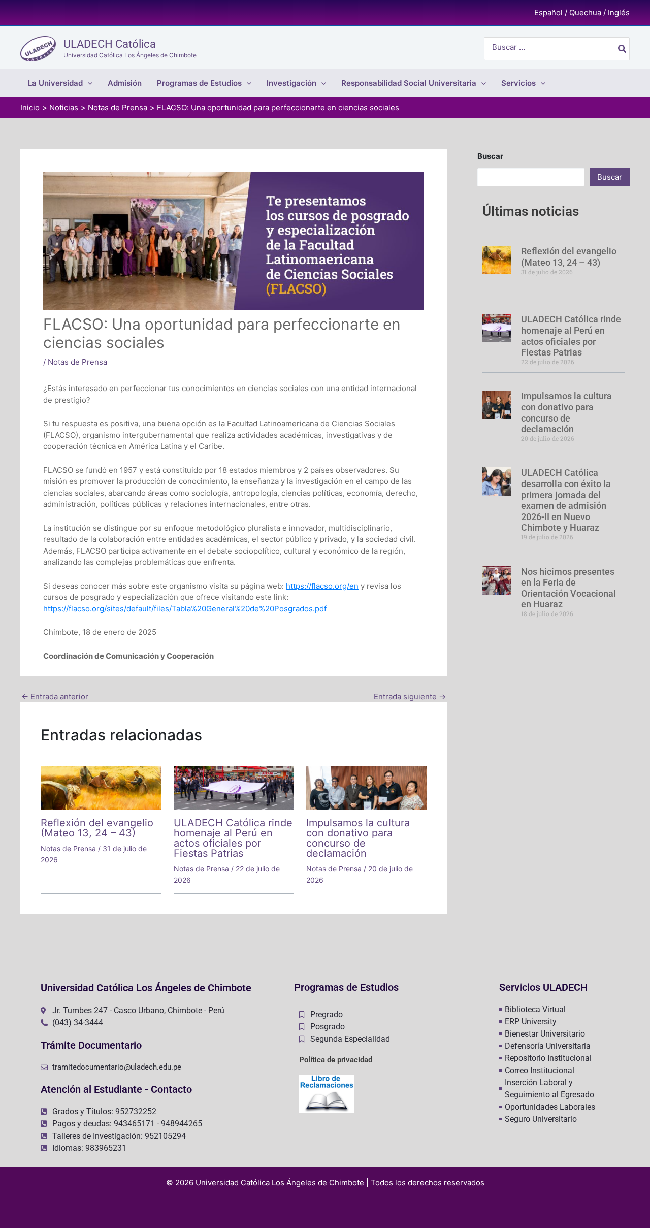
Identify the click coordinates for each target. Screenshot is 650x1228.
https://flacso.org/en (322, 586)
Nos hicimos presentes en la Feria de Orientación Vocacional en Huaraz (568, 588)
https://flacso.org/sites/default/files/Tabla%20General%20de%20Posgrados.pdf (185, 608)
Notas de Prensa (77, 362)
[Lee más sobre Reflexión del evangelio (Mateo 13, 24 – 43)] (101, 787)
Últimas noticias (530, 211)
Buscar (490, 156)
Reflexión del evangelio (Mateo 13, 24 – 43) (97, 828)
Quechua (585, 12)
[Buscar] (622, 49)
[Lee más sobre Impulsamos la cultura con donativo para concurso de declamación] (366, 787)
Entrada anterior (54, 696)
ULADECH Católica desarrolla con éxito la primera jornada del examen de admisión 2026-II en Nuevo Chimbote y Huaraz (566, 500)
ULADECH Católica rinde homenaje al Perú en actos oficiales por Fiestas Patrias (233, 838)
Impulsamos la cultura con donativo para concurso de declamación (358, 838)
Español (548, 12)
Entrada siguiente (410, 696)
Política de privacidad (335, 1059)
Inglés (619, 12)
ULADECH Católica (109, 44)
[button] (87, 83)
